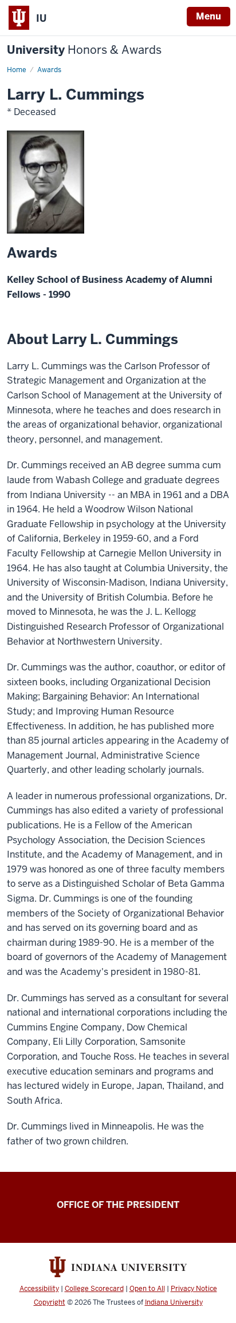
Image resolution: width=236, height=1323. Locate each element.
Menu (208, 16)
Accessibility (39, 1288)
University (84, 50)
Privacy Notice (194, 1288)
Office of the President (118, 1205)
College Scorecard (94, 1288)
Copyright (49, 1302)
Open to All (147, 1288)
